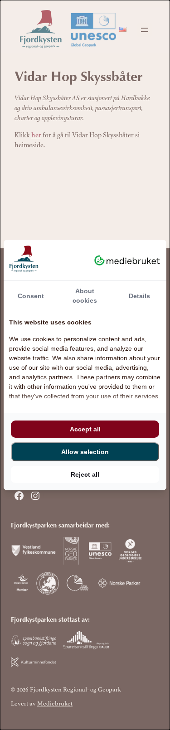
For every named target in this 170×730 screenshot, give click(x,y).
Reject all (85, 474)
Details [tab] (139, 296)
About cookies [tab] (85, 295)
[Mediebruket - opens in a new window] (127, 260)
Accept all (85, 429)
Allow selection (85, 451)
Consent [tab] (31, 296)
